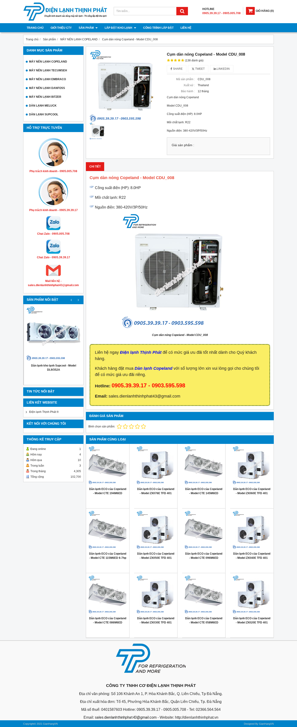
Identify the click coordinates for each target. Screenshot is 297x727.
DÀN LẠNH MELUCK (43, 105)
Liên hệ (186, 27)
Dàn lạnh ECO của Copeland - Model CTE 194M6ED (107, 491)
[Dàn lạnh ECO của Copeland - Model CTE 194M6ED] (107, 465)
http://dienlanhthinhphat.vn (196, 717)
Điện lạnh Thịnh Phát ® (44, 412)
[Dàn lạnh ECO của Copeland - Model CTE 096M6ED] (203, 530)
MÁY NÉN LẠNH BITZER (45, 96)
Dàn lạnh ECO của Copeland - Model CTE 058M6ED (203, 620)
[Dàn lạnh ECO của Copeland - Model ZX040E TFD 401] (251, 530)
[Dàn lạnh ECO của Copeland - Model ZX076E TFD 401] (155, 465)
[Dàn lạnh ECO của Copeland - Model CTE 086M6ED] (107, 594)
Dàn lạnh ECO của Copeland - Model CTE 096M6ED (203, 555)
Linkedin (223, 68)
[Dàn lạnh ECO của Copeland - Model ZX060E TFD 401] (251, 465)
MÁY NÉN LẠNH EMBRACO (47, 79)
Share (177, 68)
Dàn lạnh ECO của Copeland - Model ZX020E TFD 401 (251, 620)
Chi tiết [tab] (95, 166)
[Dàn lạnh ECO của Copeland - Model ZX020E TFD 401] (251, 594)
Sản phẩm (86, 27)
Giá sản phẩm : (183, 145)
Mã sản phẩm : (185, 79)
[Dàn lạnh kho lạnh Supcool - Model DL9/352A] (53, 334)
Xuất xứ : (189, 85)
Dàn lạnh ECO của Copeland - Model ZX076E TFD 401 (155, 491)
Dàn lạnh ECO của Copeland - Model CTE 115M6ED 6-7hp (107, 555)
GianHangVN (266, 723)
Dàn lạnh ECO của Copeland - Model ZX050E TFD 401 (155, 555)
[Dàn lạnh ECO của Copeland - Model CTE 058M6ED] (203, 594)
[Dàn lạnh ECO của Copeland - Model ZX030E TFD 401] (155, 594)
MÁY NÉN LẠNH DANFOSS (47, 88)
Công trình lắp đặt (158, 27)
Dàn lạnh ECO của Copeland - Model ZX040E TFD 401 (251, 555)
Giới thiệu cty (61, 27)
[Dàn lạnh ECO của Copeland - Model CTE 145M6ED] (203, 465)
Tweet (199, 68)
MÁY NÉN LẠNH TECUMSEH (48, 70)
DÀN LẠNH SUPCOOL (43, 114)
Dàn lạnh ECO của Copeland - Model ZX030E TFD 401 (155, 620)
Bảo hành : (188, 91)
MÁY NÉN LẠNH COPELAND (48, 61)
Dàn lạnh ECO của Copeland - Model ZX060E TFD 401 (251, 491)
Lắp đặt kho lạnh (119, 27)
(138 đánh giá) (194, 60)
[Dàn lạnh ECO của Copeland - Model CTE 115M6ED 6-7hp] (107, 530)
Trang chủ (35, 27)
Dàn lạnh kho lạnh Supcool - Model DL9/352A (53, 367)
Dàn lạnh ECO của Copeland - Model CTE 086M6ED (107, 620)
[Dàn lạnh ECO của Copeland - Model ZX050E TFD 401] (155, 530)
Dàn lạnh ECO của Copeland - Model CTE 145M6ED (203, 491)
